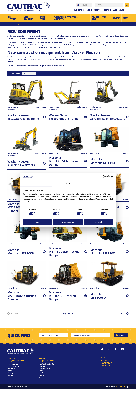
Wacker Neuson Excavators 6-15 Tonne (23, 117)
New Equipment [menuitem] (12, 18)
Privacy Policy (106, 363)
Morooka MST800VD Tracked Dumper (62, 296)
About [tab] (100, 184)
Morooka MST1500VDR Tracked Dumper (64, 251)
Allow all (98, 222)
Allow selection (68, 222)
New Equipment (54, 153)
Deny (37, 222)
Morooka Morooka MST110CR (104, 161)
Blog (103, 358)
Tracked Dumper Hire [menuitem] (99, 18)
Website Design (116, 386)
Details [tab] (68, 184)
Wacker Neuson (40, 107)
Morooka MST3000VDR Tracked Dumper (64, 161)
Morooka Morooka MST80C (102, 251)
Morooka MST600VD (98, 296)
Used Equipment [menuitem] (28, 18)
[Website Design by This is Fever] (128, 386)
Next (123, 313)
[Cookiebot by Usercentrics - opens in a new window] (104, 177)
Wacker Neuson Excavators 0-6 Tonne (64, 117)
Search (121, 335)
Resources (105, 360)
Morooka (84, 153)
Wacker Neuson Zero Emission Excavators (107, 117)
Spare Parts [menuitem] (42, 18)
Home (9, 24)
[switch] (56, 213)
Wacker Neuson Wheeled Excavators (21, 163)
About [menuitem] (125, 18)
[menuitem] (84, 5)
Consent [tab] (36, 184)
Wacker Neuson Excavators (12, 108)
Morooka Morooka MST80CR (20, 251)
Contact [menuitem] (116, 18)
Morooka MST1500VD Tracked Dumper (21, 296)
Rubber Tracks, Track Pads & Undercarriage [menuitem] (66, 18)
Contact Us (105, 365)
